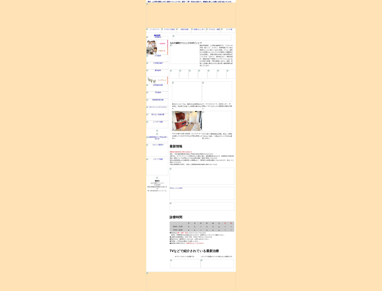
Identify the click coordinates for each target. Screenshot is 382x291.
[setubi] (193, 78)
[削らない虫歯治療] (185, 267)
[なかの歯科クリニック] (191, 15)
